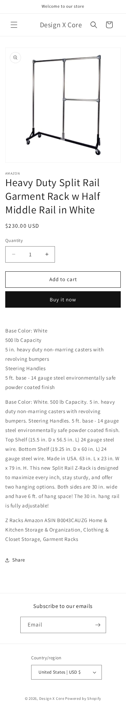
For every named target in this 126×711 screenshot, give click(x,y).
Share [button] (18, 560)
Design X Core (51, 698)
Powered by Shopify (83, 698)
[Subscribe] (98, 625)
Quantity (14, 240)
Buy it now (63, 299)
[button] (14, 24)
